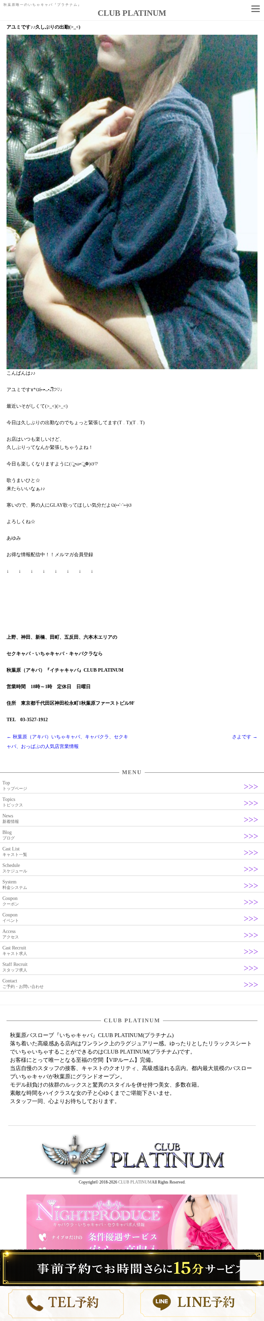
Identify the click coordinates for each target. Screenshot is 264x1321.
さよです (244, 736)
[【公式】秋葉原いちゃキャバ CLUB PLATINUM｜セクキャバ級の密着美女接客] (132, 1173)
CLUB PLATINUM (135, 1182)
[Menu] (255, 8)
